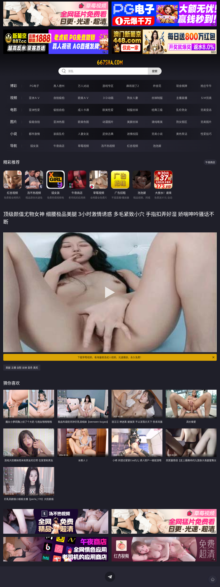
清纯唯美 (157, 122)
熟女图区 (181, 122)
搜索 (154, 71)
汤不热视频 (108, 146)
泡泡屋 (157, 146)
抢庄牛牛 (206, 86)
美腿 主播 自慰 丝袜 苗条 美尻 (22, 367)
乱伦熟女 (181, 110)
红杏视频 (132, 146)
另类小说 (157, 134)
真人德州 (58, 86)
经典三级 (157, 110)
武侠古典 (107, 134)
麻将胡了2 (132, 86)
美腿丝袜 (132, 122)
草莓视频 (83, 146)
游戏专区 (107, 86)
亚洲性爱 (34, 110)
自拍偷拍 (58, 98)
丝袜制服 (157, 98)
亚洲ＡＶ (34, 98)
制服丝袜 (132, 110)
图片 (13, 121)
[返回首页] (212, 579)
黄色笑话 (181, 134)
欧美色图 (83, 122)
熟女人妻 (132, 98)
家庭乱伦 (58, 134)
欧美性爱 (107, 110)
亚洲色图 (58, 122)
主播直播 (181, 98)
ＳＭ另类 (206, 98)
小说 (13, 133)
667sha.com (110, 62)
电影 (13, 109)
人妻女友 (83, 134)
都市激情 (34, 134)
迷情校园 (132, 134)
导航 (13, 145)
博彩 (13, 85)
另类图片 (206, 122)
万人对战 (83, 86)
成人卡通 (83, 110)
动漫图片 (107, 122)
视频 (13, 97)
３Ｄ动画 (107, 98)
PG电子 (34, 86)
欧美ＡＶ (83, 98)
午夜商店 (58, 146)
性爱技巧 (206, 134)
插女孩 (34, 146)
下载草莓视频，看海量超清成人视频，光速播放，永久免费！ (110, 357)
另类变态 (206, 110)
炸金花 (157, 86)
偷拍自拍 (58, 110)
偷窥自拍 (34, 122)
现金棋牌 (181, 86)
